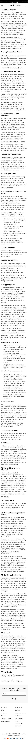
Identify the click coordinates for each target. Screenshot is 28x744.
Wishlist (17, 710)
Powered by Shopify (14, 735)
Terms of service (6, 719)
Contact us (18, 716)
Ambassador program (19, 720)
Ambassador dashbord (19, 725)
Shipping (4, 713)
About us (4, 707)
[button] (2, 5)
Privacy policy (5, 721)
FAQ (2, 710)
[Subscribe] (24, 694)
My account (18, 707)
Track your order (20, 713)
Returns (3, 716)
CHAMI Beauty (19, 734)
